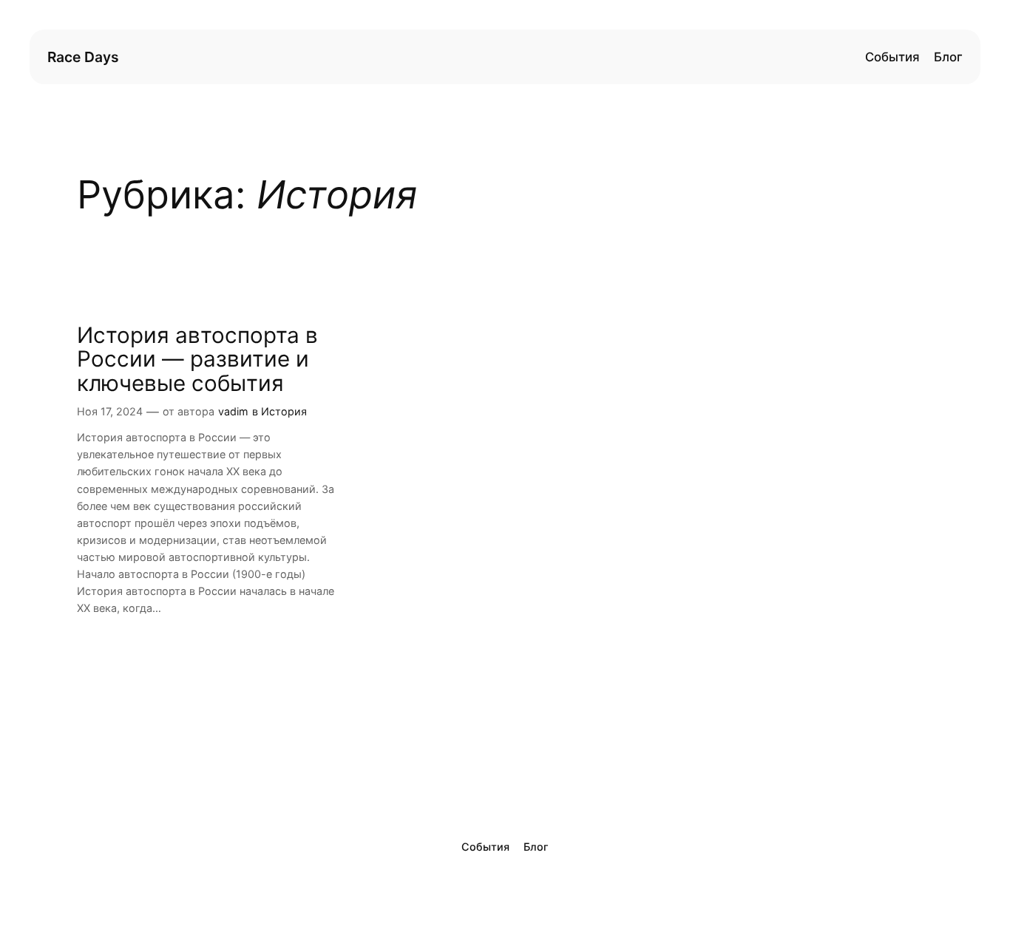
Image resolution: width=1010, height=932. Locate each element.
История (284, 411)
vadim (233, 411)
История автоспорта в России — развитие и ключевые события (197, 359)
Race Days (83, 57)
